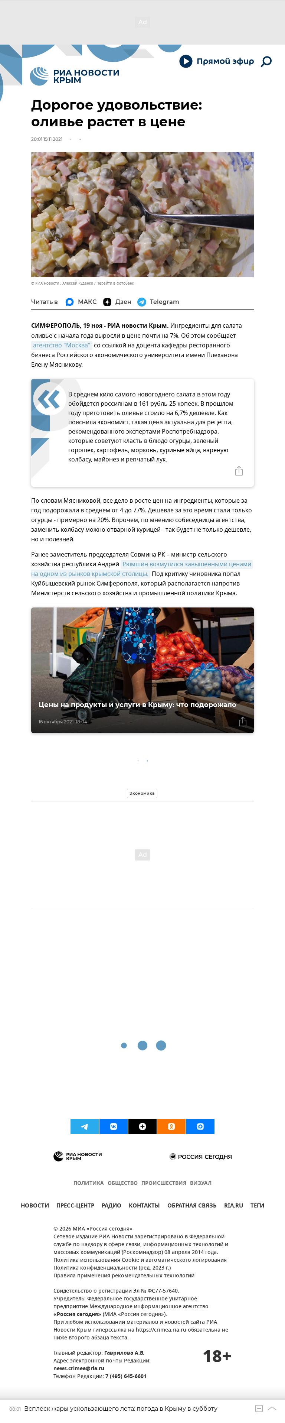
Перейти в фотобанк (115, 283)
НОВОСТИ (35, 1206)
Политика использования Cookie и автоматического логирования (140, 1260)
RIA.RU (233, 1206)
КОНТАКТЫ (144, 1206)
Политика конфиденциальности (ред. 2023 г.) (112, 1268)
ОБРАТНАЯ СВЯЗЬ (192, 1206)
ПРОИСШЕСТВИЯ (163, 1183)
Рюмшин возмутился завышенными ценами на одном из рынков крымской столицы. (142, 569)
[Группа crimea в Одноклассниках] (171, 1126)
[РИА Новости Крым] (74, 76)
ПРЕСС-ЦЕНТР (75, 1206)
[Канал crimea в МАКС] (200, 1126)
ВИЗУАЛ (201, 1183)
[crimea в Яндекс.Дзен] (142, 1126)
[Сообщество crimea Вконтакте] (113, 1126)
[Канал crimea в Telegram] (85, 1126)
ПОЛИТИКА (88, 1183)
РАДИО (111, 1206)
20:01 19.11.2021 (46, 139)
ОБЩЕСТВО (123, 1183)
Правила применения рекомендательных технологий (123, 1276)
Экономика (142, 793)
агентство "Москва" (62, 345)
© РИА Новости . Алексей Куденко (62, 283)
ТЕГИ (257, 1206)
